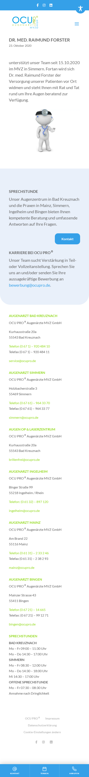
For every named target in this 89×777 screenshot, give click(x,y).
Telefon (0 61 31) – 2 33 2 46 (29, 553)
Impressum (52, 718)
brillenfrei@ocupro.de (24, 459)
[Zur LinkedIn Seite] (50, 5)
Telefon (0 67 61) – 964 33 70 (29, 403)
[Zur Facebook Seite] (38, 5)
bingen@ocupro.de (22, 624)
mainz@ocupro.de (21, 567)
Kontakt (67, 239)
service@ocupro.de (22, 361)
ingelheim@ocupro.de (24, 511)
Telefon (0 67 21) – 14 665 (27, 610)
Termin (45, 773)
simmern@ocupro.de (23, 417)
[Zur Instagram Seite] (44, 5)
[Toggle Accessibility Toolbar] (80, 8)
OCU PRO (32, 718)
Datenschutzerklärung (42, 725)
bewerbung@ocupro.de (29, 285)
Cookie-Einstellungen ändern (42, 732)
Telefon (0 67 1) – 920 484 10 (29, 346)
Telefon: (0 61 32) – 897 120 (28, 502)
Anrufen (74, 773)
